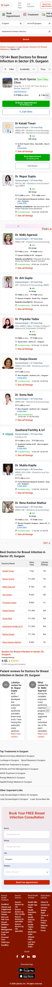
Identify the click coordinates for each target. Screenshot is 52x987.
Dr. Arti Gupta (23, 278)
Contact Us (45, 905)
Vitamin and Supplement (6, 908)
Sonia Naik (7, 618)
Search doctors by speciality (19, 919)
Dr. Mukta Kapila (25, 465)
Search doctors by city (19, 904)
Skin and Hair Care (5, 918)
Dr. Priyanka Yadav (27, 319)
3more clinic (22, 448)
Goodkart (5, 904)
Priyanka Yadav (9, 602)
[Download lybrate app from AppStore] (26, 978)
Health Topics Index (30, 927)
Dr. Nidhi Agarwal (26, 235)
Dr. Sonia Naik (24, 394)
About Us (44, 902)
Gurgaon (11, 47)
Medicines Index (32, 933)
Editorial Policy (44, 926)
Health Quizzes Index (31, 919)
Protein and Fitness (6, 913)
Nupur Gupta (8, 579)
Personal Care (5, 938)
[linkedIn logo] (28, 957)
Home (2, 47)
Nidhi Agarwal (8, 587)
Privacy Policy (44, 921)
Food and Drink (5, 933)
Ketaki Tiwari (8, 571)
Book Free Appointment (27, 882)
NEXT (45, 543)
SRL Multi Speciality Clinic (27, 80)
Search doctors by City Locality (20, 911)
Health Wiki (32, 902)
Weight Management (6, 928)
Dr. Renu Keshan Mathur (30, 503)
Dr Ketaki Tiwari (25, 123)
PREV (6, 543)
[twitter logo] (23, 957)
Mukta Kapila (8, 634)
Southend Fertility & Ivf (30, 430)
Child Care (5, 942)
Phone (6, 841)
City (5, 853)
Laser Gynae (22, 47)
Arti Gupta (7, 595)
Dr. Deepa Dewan (26, 359)
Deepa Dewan (8, 610)
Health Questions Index (32, 912)
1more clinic (22, 148)
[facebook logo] (17, 957)
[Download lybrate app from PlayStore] (26, 972)
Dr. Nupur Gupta (25, 176)
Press (43, 930)
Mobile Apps (43, 911)
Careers (44, 908)
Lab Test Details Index (31, 944)
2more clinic (22, 411)
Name (6, 828)
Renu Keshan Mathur (11, 642)
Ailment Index (31, 938)
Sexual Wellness (5, 923)
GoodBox (5, 945)
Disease (7, 866)
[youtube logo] (34, 957)
